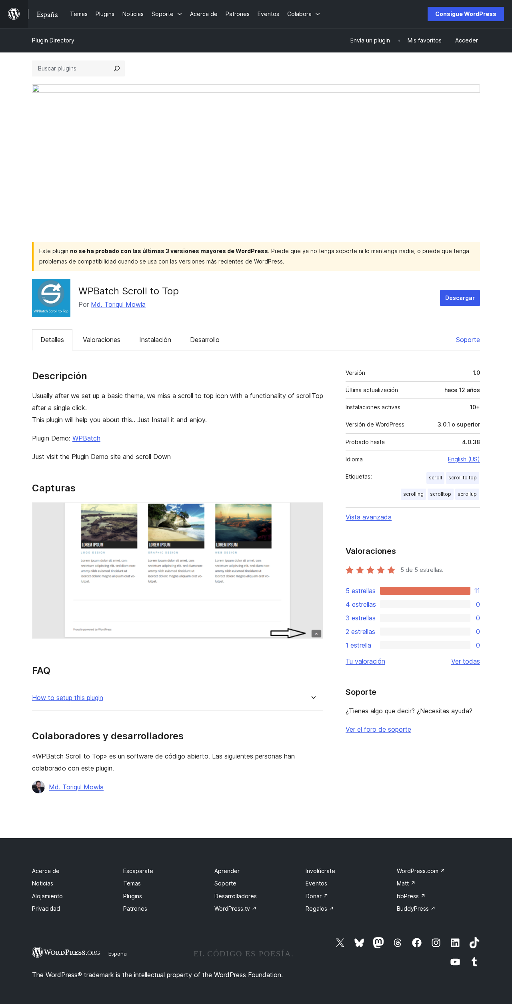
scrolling (413, 494)
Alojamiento (47, 896)
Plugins (132, 896)
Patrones (135, 908)
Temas (132, 883)
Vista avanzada (369, 517)
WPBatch (86, 438)
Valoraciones (101, 340)
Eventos (316, 883)
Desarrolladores (235, 896)
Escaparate (138, 870)
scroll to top (462, 478)
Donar (317, 896)
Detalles (52, 340)
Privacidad (46, 908)
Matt (406, 883)
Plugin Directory (53, 40)
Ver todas (465, 661)
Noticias (42, 883)
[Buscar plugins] (117, 68)
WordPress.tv (235, 908)
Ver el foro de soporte (378, 729)
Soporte (468, 340)
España (117, 953)
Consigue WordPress (465, 13)
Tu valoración (365, 661)
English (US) (464, 459)
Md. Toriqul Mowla (118, 304)
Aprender (227, 870)
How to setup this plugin (67, 698)
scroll (435, 478)
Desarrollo (205, 340)
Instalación (155, 340)
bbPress (411, 896)
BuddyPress (416, 908)
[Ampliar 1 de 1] (312, 513)
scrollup (467, 494)
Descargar (460, 297)
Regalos (320, 908)
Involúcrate (320, 870)
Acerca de (46, 870)
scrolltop (440, 494)
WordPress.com (421, 870)
